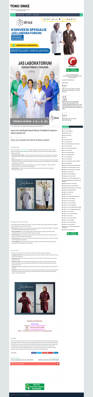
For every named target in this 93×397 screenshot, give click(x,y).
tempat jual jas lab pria (68, 215)
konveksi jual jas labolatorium (69, 176)
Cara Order (36, 14)
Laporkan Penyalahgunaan (68, 79)
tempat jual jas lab (67, 194)
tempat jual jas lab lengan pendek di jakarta (72, 209)
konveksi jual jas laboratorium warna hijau (71, 178)
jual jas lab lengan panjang (68, 152)
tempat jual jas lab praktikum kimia (70, 213)
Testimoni (28, 14)
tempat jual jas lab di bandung (69, 198)
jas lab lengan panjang (67, 139)
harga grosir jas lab (67, 133)
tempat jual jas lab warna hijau (69, 222)
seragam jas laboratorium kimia (69, 190)
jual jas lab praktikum (67, 156)
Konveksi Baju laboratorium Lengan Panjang (71, 165)
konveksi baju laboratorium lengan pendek (71, 169)
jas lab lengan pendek (67, 141)
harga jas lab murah (67, 135)
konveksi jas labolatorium (68, 171)
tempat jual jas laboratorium (69, 229)
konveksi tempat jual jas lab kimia (69, 183)
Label (65, 126)
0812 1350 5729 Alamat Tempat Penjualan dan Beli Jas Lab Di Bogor (71, 90)
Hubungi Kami (20, 14)
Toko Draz (19, 6)
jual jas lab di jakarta (67, 150)
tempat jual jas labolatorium (69, 224)
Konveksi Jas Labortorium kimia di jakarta (71, 167)
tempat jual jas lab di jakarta (69, 200)
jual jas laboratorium (67, 163)
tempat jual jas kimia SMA (68, 192)
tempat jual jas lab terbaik (68, 220)
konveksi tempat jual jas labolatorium (70, 185)
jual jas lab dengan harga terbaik (69, 148)
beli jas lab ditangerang (68, 131)
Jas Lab (64, 137)
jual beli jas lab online (67, 146)
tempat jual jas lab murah (68, 211)
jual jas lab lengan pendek (68, 154)
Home (13, 14)
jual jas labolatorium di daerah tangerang (71, 161)
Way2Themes (20, 394)
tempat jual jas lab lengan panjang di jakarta (72, 207)
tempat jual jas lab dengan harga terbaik (71, 196)
